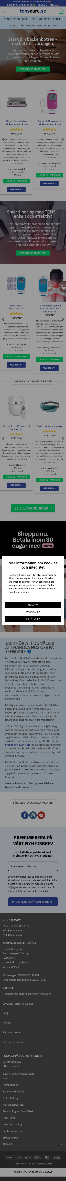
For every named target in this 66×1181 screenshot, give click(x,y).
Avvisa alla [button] (33, 612)
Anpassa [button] (33, 605)
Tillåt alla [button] (33, 619)
